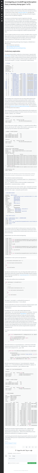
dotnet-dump (7, 55)
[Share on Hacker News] (26, 447)
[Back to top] (23, 447)
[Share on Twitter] (36, 447)
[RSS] (2, 19)
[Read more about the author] (2, 1)
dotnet (6, 443)
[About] (2, 11)
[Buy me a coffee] (2, 21)
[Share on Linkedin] (33, 447)
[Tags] (2, 6)
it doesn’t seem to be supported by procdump (19, 106)
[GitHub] (2, 16)
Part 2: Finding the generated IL (13, 46)
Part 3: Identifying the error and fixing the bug (16, 48)
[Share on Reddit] (29, 447)
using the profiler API (22, 12)
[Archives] (2, 9)
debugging (10, 443)
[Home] (2, 4)
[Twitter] (2, 14)
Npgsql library (23, 313)
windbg (14, 443)
